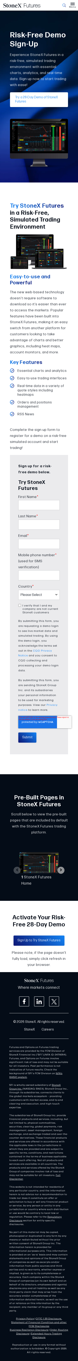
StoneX (29, 1030)
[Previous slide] (17, 870)
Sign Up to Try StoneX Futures (39, 940)
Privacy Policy (25, 1318)
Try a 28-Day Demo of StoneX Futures (36, 99)
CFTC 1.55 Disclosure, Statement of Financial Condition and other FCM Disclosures (39, 1322)
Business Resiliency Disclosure (29, 1329)
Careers (48, 1030)
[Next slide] (60, 870)
